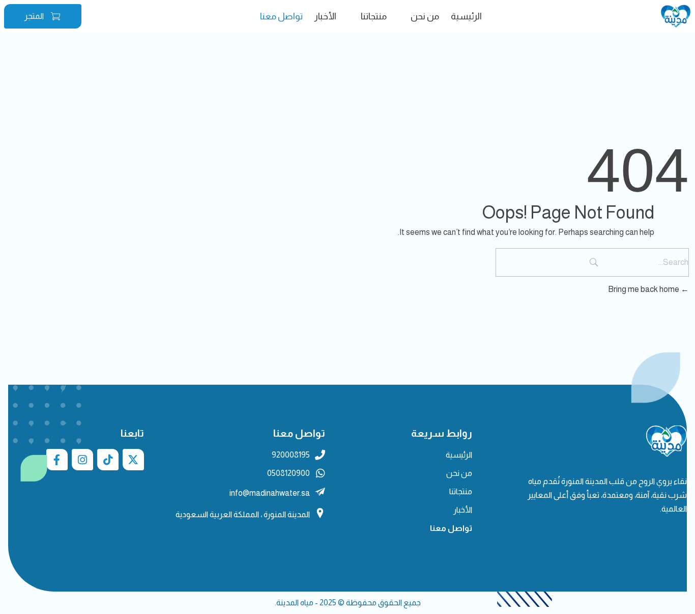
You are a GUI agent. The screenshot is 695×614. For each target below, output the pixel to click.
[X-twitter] (133, 459)
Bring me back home (644, 289)
